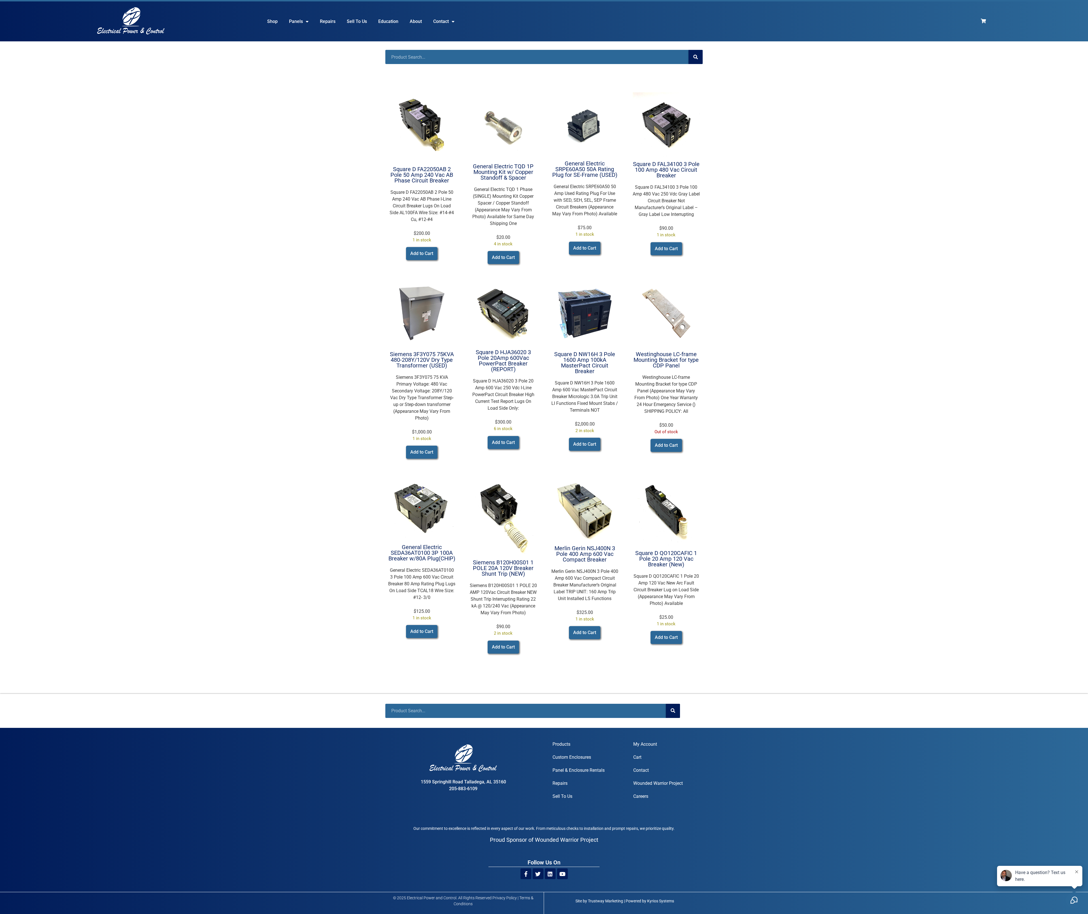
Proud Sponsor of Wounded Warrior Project (544, 839)
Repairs (327, 21)
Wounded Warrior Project (658, 783)
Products (561, 744)
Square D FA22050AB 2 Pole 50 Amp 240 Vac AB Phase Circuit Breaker (421, 175)
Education (388, 21)
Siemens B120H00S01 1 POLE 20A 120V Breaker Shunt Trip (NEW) (503, 568)
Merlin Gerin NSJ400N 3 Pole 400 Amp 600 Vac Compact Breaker (584, 554)
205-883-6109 (463, 788)
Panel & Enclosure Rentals (578, 770)
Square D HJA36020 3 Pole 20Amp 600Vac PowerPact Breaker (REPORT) (503, 361)
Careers (640, 796)
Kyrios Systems (660, 901)
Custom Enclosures (571, 757)
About (416, 21)
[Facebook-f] (525, 873)
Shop (272, 21)
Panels (296, 21)
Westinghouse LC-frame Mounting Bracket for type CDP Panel (666, 360)
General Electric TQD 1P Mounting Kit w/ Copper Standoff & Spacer (503, 172)
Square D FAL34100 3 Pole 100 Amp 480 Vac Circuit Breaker (666, 170)
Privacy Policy (504, 898)
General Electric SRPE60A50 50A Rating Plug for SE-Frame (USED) (584, 169)
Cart (637, 757)
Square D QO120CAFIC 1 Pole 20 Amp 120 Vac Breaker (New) (666, 559)
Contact (441, 21)
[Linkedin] (550, 873)
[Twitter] (538, 873)
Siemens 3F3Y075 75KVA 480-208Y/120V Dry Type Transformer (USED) (422, 360)
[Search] (695, 57)
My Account (645, 744)
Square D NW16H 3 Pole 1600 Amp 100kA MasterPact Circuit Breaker (584, 363)
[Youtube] (562, 873)
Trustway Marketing (605, 901)
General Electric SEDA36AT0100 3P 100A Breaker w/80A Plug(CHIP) (421, 553)
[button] (421, 253)
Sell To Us (357, 21)
